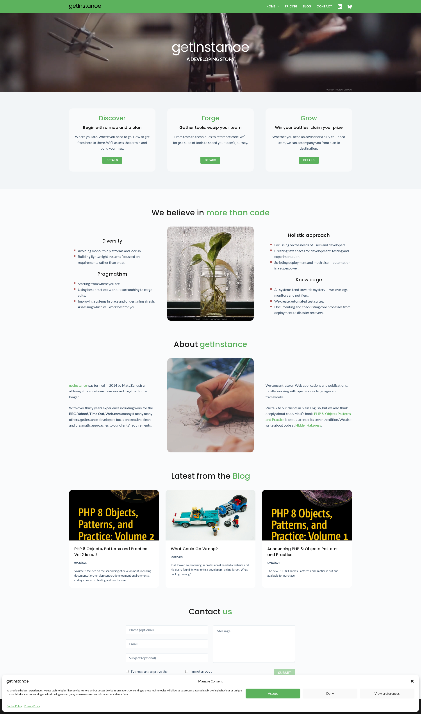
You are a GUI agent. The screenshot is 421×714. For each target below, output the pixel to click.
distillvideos (210, 451)
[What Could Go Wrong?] (210, 515)
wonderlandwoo (210, 319)
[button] (412, 681)
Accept (273, 693)
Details (112, 160)
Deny (330, 693)
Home (270, 6)
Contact (324, 6)
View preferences (387, 693)
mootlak (339, 90)
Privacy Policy (32, 706)
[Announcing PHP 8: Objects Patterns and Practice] (307, 515)
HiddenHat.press (308, 425)
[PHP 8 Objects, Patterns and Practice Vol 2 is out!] (114, 515)
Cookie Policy (14, 706)
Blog (307, 6)
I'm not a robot (201, 671)
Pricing (291, 6)
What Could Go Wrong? (194, 548)
